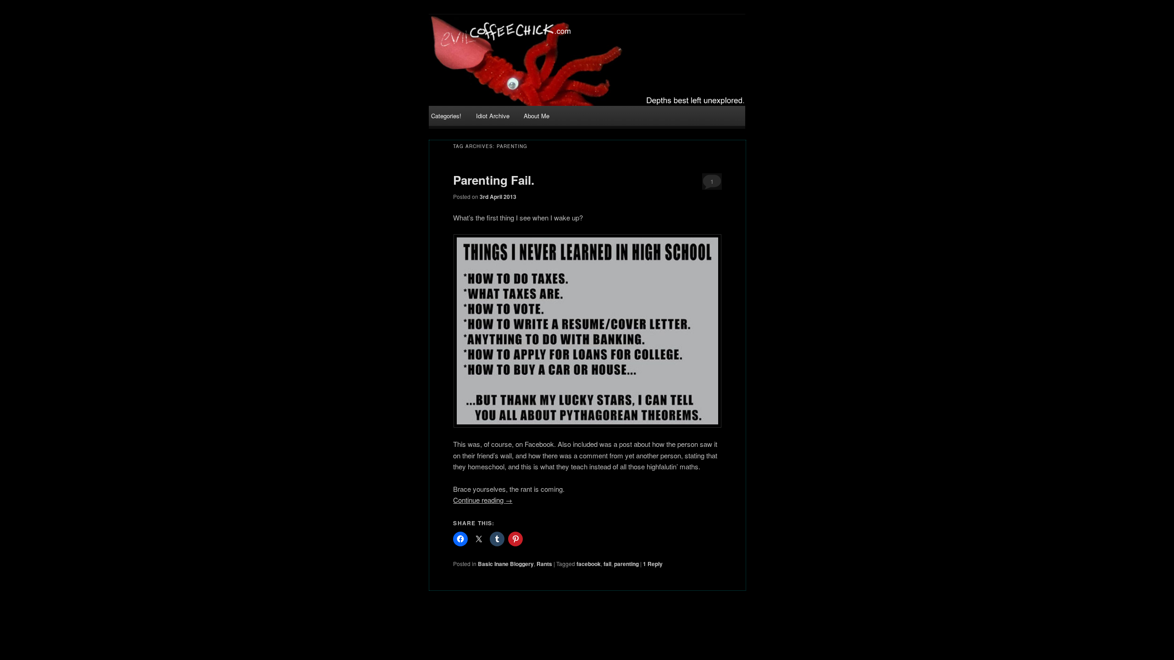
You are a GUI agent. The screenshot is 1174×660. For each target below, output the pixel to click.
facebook (588, 564)
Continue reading (482, 500)
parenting (626, 564)
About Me (536, 115)
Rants (544, 564)
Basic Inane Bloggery (506, 564)
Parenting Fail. (493, 179)
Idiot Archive (492, 115)
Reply (653, 564)
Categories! (446, 115)
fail (607, 564)
